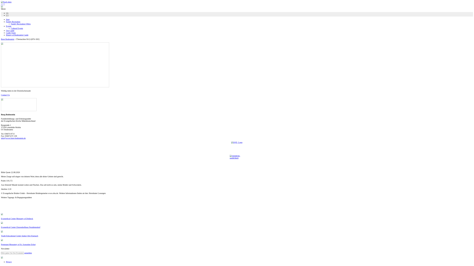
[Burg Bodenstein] (2, 7)
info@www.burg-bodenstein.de (13, 138)
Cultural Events (17, 28)
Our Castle (10, 31)
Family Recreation (13, 22)
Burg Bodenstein (7, 39)
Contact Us (5, 95)
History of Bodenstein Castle (17, 35)
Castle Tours (11, 33)
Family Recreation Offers (21, 24)
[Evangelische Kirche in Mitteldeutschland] (2, 258)
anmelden (28, 253)
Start (8, 19)
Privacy (9, 262)
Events (8, 26)
